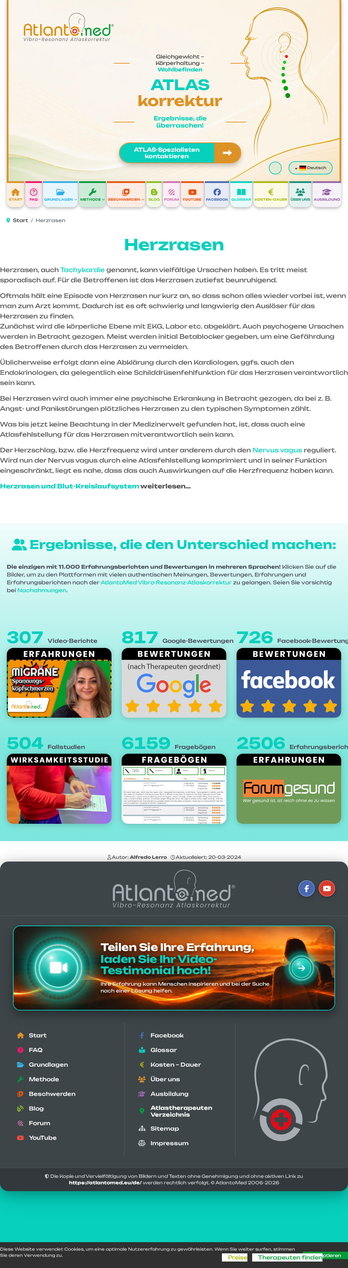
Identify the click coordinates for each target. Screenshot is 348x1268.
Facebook (217, 199)
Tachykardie (82, 269)
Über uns (300, 199)
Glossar (241, 199)
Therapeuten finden (290, 1257)
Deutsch (316, 167)
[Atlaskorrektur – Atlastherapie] (174, 888)
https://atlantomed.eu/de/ (105, 1182)
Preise (237, 1257)
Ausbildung (327, 199)
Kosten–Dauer (271, 199)
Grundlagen (58, 199)
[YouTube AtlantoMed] (327, 888)
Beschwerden (124, 199)
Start (15, 199)
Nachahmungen (41, 590)
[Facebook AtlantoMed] (306, 888)
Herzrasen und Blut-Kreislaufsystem (69, 486)
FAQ (34, 199)
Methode (90, 199)
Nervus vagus (277, 450)
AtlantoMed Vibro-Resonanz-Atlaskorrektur (166, 582)
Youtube (191, 199)
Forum (171, 199)
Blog (154, 199)
